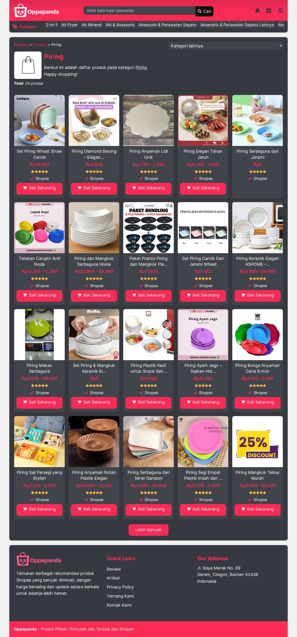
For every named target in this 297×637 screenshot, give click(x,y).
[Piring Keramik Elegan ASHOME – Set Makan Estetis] (257, 227)
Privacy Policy (120, 587)
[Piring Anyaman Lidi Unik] (148, 120)
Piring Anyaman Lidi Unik (148, 154)
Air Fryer (69, 24)
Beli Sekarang (42, 187)
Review (114, 569)
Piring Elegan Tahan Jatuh (203, 154)
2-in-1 (51, 24)
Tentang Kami (120, 596)
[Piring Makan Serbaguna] (39, 334)
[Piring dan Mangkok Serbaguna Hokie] (94, 227)
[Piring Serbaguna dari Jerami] (257, 120)
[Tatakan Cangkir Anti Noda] (39, 227)
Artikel (113, 578)
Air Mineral (92, 24)
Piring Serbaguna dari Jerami (258, 154)
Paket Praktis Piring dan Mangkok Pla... (148, 261)
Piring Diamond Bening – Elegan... (94, 154)
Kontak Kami (119, 605)
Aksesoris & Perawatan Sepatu (167, 24)
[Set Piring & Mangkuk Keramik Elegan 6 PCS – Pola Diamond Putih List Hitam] (94, 334)
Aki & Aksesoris (120, 24)
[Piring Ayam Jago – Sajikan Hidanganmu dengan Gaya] (203, 334)
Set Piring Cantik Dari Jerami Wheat (203, 261)
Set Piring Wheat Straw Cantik (39, 154)
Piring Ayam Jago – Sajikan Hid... (203, 368)
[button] (280, 11)
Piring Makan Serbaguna (39, 368)
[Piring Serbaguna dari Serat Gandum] (148, 441)
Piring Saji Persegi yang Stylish (39, 475)
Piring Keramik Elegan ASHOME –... (257, 261)
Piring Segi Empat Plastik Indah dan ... (203, 475)
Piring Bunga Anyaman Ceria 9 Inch (257, 368)
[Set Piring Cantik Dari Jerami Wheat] (203, 227)
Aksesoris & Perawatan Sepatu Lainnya (237, 24)
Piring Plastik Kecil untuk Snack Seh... (148, 368)
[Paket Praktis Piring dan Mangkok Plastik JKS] (148, 227)
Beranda (21, 44)
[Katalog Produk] (269, 11)
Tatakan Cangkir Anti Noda (39, 261)
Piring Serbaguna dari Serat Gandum (149, 475)
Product (40, 44)
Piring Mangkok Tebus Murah (257, 475)
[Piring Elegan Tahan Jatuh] (203, 120)
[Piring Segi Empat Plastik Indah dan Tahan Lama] (203, 441)
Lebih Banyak (148, 529)
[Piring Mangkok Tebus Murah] (257, 441)
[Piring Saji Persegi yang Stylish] (39, 441)
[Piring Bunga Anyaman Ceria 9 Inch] (257, 334)
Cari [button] (206, 11)
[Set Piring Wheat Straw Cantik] (39, 120)
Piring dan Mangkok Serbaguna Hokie (94, 261)
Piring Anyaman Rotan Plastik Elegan (94, 475)
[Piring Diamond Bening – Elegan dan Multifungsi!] (94, 120)
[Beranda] (257, 11)
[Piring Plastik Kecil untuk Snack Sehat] (148, 334)
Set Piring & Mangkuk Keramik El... (94, 368)
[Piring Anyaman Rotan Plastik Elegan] (94, 441)
